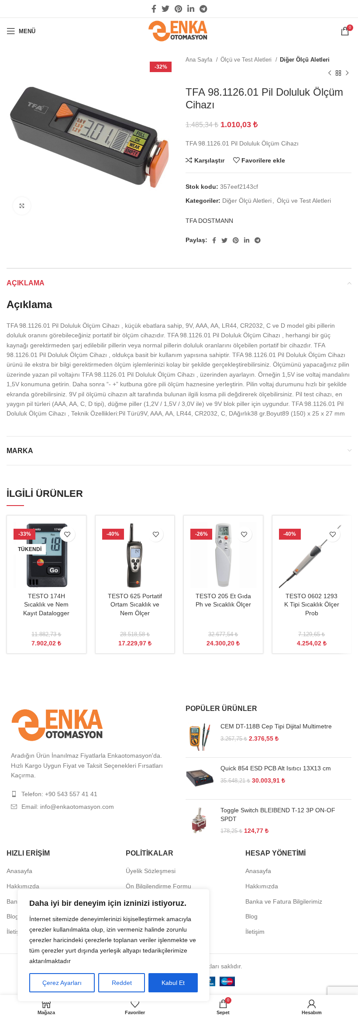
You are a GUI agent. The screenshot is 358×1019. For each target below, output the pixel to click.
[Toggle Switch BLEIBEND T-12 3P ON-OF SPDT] (200, 820)
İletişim (16, 931)
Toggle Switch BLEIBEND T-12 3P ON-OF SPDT (277, 814)
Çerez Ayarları (62, 982)
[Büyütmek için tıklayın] (22, 206)
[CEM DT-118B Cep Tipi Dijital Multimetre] (200, 736)
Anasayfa (19, 870)
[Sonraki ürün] (347, 73)
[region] (113, 945)
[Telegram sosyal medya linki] (203, 8)
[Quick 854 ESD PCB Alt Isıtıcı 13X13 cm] (200, 778)
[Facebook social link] (154, 8)
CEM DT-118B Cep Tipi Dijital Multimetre (276, 726)
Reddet (122, 982)
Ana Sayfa (200, 59)
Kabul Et (173, 982)
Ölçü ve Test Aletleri (246, 59)
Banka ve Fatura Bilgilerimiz (283, 901)
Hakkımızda (23, 886)
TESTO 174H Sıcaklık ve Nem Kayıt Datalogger (46, 605)
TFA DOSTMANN (209, 220)
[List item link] (89, 794)
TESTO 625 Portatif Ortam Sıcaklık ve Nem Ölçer (135, 605)
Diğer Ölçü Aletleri (305, 59)
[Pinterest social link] (178, 8)
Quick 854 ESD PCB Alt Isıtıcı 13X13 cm (275, 768)
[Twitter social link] (165, 8)
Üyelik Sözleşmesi (151, 870)
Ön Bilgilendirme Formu (158, 886)
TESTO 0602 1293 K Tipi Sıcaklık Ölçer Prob (311, 605)
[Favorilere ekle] (67, 534)
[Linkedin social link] (191, 8)
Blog (13, 916)
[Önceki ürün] (329, 73)
